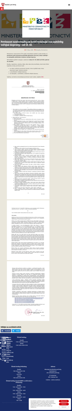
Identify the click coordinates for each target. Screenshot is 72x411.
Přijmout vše (64, 401)
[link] (2, 9)
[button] (69, 4)
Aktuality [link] (38, 50)
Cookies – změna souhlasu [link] (53, 379)
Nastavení (64, 407)
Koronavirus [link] (44, 50)
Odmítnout (63, 404)
